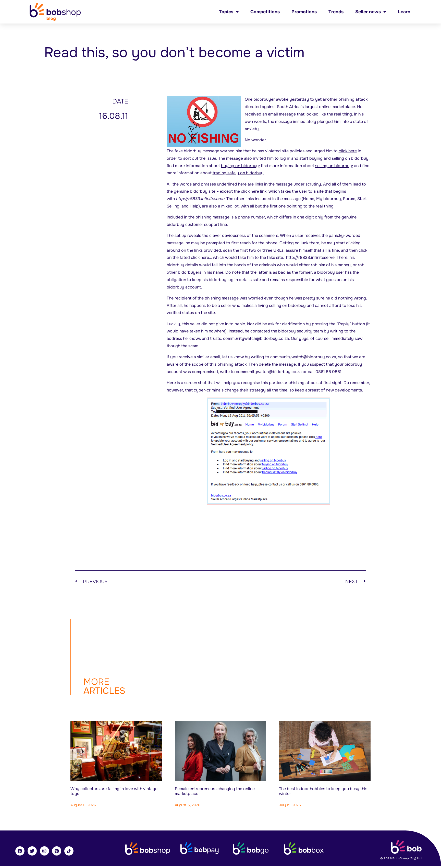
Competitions (265, 12)
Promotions (304, 12)
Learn (404, 12)
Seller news (368, 12)
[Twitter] (32, 851)
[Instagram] (44, 851)
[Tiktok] (69, 851)
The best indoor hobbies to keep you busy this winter (323, 791)
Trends (336, 12)
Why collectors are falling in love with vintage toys (113, 791)
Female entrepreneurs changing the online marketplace (215, 791)
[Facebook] (19, 851)
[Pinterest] (56, 851)
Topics (226, 12)
